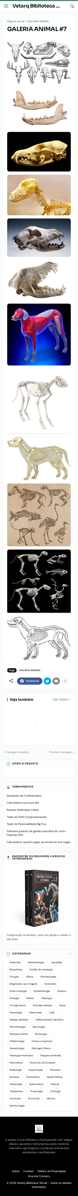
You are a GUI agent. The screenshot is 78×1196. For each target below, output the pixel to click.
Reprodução (36, 1069)
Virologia (55, 1091)
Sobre (15, 1171)
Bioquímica (16, 969)
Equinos (61, 991)
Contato (28, 1171)
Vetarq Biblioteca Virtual (42, 6)
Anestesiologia (36, 962)
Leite (52, 1012)
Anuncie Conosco (39, 1176)
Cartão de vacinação (41, 969)
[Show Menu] (6, 6)
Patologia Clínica (41, 1048)
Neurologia (39, 1026)
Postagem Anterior (17, 752)
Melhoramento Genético (50, 1019)
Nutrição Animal (19, 1034)
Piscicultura (16, 1062)
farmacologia (17, 1105)
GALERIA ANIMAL (38, 21)
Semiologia (16, 1084)
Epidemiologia (42, 991)
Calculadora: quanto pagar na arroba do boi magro (39, 842)
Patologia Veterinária (21, 1055)
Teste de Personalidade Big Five (26, 824)
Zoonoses (15, 1098)
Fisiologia (46, 998)
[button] (39, 953)
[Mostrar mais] (65, 681)
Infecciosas (35, 1012)
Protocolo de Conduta (42, 1062)
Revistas (14, 1077)
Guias (62, 1005)
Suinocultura (36, 1084)
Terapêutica (16, 1091)
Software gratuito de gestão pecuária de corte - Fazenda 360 (37, 833)
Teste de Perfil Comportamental (26, 817)
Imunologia (16, 1012)
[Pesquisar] (72, 6)
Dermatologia (48, 976)
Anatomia (15, 962)
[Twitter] (47, 681)
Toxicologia (36, 1091)
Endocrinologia (18, 991)
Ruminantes (33, 1077)
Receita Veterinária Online (23, 810)
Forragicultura (18, 1005)
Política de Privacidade (52, 1171)
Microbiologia (17, 1026)
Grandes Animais (42, 1005)
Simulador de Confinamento (24, 795)
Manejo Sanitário (19, 1019)
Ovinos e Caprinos (42, 1041)
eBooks (51, 1098)
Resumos (55, 1069)
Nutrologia (41, 1034)
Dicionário (50, 983)
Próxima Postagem (60, 752)
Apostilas (56, 962)
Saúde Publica (55, 1077)
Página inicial (15, 21)
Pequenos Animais (50, 1055)
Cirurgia (14, 976)
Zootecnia (33, 1098)
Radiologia (16, 1069)
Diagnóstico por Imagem (23, 983)
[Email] (56, 681)
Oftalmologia (17, 1041)
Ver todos (60, 699)
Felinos (30, 998)
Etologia (14, 998)
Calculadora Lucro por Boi (23, 802)
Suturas (55, 1084)
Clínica (29, 976)
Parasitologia (17, 1048)
